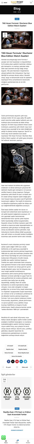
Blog (19, 12)
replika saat (10, 349)
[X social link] (13, 361)
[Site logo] (17, 2)
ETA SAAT (10, 346)
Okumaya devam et (17, 430)
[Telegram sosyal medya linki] (25, 361)
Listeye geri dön (17, 367)
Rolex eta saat (9, 353)
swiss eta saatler (17, 356)
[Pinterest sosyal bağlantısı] (17, 361)
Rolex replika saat (23, 353)
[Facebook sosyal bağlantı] (8, 361)
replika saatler (22, 349)
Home (14, 12)
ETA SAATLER (22, 346)
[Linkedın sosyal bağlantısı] (21, 361)
